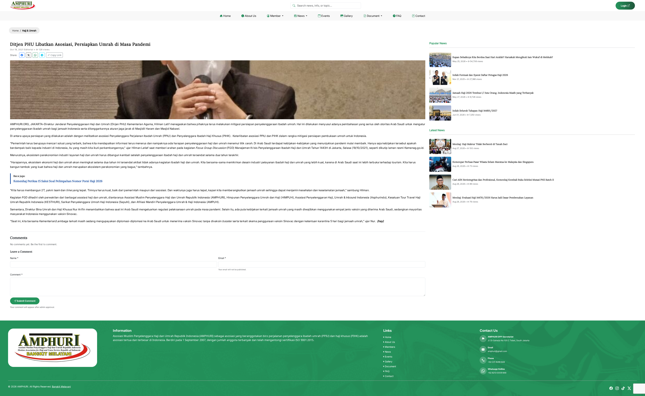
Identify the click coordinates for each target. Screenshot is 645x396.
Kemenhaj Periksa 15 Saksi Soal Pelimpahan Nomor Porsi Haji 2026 (58, 181)
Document (373, 15)
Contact (420, 15)
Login (624, 5)
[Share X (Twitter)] (28, 55)
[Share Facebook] (22, 55)
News (301, 15)
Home (227, 15)
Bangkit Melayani (61, 386)
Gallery (348, 15)
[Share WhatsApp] (35, 55)
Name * (14, 258)
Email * (222, 258)
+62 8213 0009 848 (497, 372)
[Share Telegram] (42, 55)
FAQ (398, 15)
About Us (250, 15)
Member (275, 15)
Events (325, 15)
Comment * (16, 274)
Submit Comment (25, 300)
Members (389, 346)
